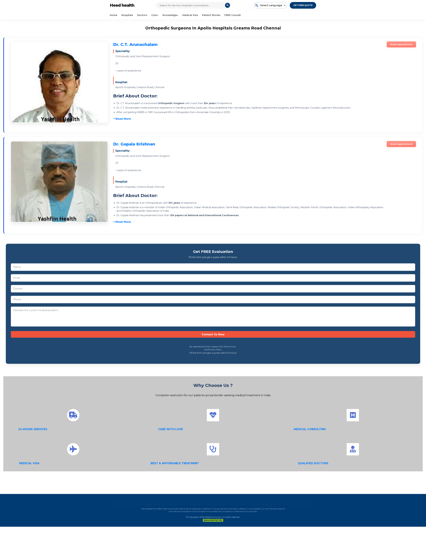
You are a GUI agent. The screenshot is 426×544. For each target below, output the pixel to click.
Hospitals (127, 15)
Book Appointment (401, 44)
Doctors (142, 15)
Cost (154, 15)
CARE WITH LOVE (170, 429)
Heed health (122, 5)
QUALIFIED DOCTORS (313, 463)
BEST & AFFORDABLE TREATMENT (175, 463)
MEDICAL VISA (29, 463)
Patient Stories (211, 15)
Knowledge (170, 15)
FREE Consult (232, 15)
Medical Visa (190, 15)
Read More (123, 118)
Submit (213, 334)
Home (113, 15)
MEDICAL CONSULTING (310, 429)
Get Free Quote (303, 5)
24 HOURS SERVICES (32, 429)
